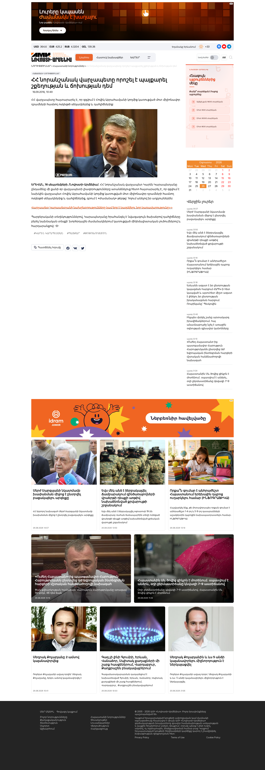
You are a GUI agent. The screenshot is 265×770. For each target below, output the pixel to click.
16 (229, 178)
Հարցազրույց (99, 728)
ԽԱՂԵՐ (135, 57)
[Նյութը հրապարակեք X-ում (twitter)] (82, 248)
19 (203, 182)
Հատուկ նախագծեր (109, 57)
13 (209, 178)
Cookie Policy (213, 737)
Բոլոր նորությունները (53, 717)
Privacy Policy (142, 737)
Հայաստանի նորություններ (46, 73)
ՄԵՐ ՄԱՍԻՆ (47, 711)
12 (203, 178)
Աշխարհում (47, 728)
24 (190, 186)
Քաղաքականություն (53, 719)
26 (203, 186)
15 (222, 178)
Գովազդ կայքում (67, 711)
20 (209, 182)
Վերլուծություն (100, 725)
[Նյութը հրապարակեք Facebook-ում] (67, 248)
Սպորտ (44, 725)
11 (197, 178)
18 (196, 182)
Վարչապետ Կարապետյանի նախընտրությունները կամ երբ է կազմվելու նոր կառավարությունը (100, 207)
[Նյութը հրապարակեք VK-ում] (75, 248)
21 (216, 182)
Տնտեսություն (49, 722)
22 (222, 182)
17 (190, 182)
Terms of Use (177, 737)
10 (190, 178)
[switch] (214, 57)
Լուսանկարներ (100, 722)
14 (216, 178)
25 (196, 186)
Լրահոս (84, 57)
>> (171, 207)
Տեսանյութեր (99, 719)
